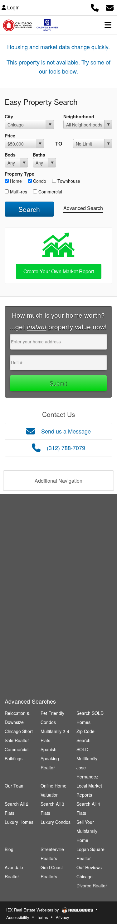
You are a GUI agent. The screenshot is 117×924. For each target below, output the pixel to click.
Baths (39, 154)
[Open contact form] (110, 6)
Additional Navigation (58, 480)
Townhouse (68, 181)
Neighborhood (78, 116)
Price (10, 135)
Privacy (62, 917)
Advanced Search (83, 208)
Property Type (19, 174)
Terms (42, 917)
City (9, 116)
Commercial (49, 191)
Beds (10, 154)
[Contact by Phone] (95, 6)
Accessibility (17, 917)
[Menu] (107, 24)
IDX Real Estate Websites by (33, 910)
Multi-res (18, 191)
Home (15, 181)
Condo (39, 181)
